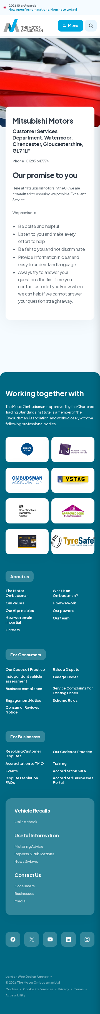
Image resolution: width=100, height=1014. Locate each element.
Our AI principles (20, 610)
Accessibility (15, 995)
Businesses (24, 893)
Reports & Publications (34, 854)
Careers (13, 630)
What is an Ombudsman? (65, 593)
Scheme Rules (65, 700)
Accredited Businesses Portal (73, 780)
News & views (26, 861)
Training (60, 763)
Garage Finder (65, 677)
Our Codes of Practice (25, 669)
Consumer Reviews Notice (22, 709)
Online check (25, 822)
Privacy (63, 989)
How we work (64, 603)
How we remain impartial (19, 619)
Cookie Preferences (38, 989)
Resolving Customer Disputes (23, 753)
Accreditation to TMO (25, 763)
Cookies (12, 989)
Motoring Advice (28, 846)
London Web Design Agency (27, 976)
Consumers (24, 886)
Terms (79, 989)
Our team (61, 618)
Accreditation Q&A (69, 771)
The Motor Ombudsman (17, 593)
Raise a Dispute (66, 669)
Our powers (63, 610)
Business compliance (24, 688)
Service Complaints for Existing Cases (72, 690)
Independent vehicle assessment (24, 678)
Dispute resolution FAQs (22, 780)
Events (12, 771)
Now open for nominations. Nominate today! (43, 9)
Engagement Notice (23, 700)
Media (20, 901)
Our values (15, 603)
